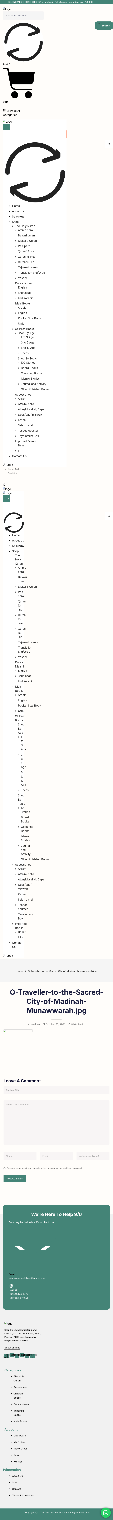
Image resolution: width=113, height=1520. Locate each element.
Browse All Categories (11, 113)
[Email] (32, 1248)
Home (19, 971)
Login (10, 465)
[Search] (109, 144)
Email (12, 1274)
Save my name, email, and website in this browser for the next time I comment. (44, 1168)
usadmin (35, 1024)
